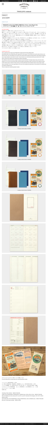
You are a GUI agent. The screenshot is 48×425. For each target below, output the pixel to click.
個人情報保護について (33, 423)
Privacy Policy (27, 423)
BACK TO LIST (5, 21)
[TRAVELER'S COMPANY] (24, 5)
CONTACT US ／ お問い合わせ (4, 423)
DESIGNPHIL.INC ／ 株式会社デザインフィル (16, 423)
